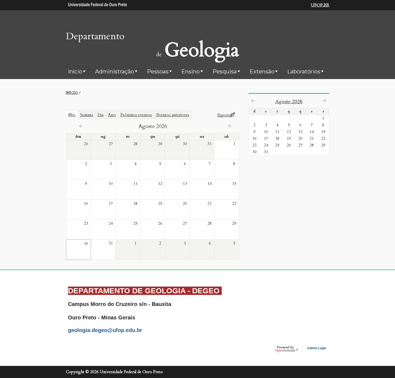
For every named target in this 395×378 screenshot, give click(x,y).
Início (75, 71)
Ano (112, 114)
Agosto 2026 (289, 101)
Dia (100, 114)
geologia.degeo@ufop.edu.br (105, 330)
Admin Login (316, 348)
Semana (86, 114)
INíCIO (72, 93)
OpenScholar (286, 348)
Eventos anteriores (172, 114)
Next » (229, 125)
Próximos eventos (136, 114)
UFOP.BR (320, 5)
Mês (73, 114)
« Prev (81, 126)
